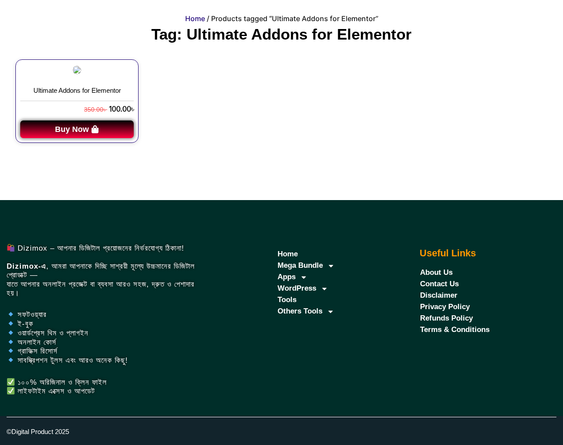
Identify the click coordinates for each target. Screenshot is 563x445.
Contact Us (439, 284)
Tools (287, 299)
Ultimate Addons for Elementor (77, 90)
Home (195, 18)
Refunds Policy (446, 318)
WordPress (297, 288)
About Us (436, 272)
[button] (77, 129)
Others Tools (300, 311)
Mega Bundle (300, 265)
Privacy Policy (445, 307)
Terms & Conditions (455, 329)
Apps (287, 277)
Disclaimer (438, 295)
